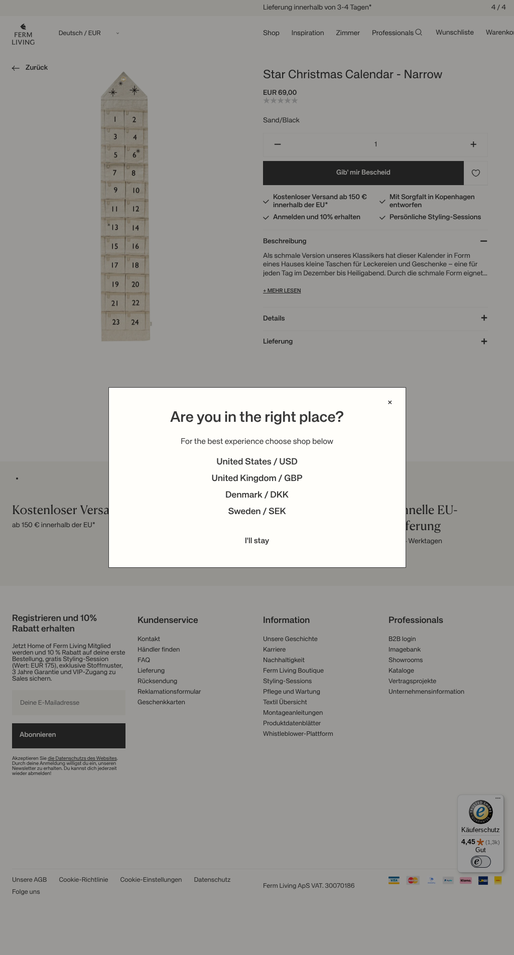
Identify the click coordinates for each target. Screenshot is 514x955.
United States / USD (257, 462)
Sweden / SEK (257, 512)
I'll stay (257, 541)
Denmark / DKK (257, 495)
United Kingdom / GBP (256, 479)
